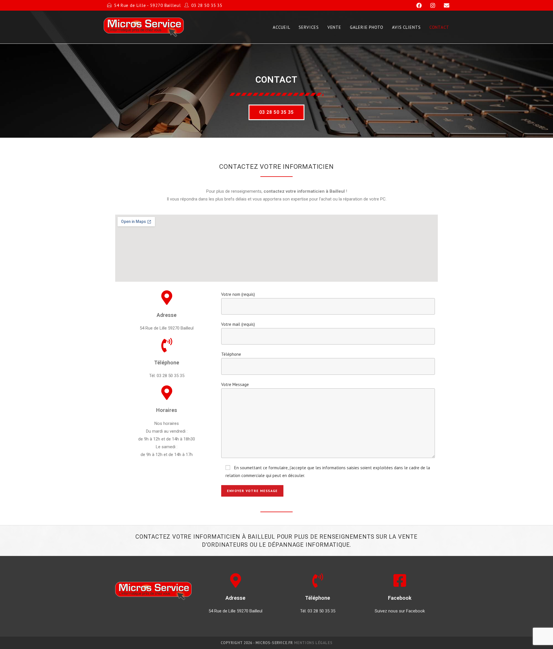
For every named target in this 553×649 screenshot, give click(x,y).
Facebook (399, 598)
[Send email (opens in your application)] (443, 5)
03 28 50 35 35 (207, 5)
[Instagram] (430, 5)
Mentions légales (313, 642)
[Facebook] (416, 5)
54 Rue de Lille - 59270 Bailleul (147, 5)
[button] (276, 112)
